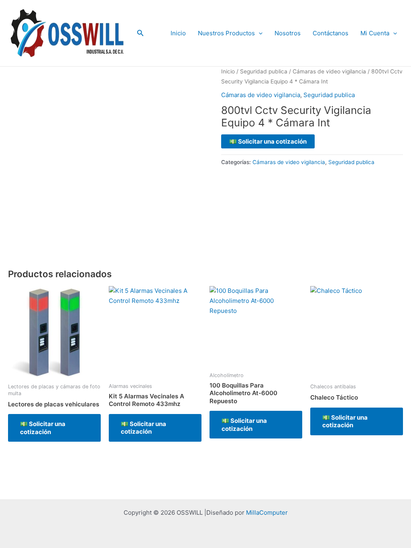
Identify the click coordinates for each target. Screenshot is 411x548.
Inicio (178, 33)
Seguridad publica (263, 71)
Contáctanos (330, 33)
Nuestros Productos (226, 33)
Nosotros (288, 33)
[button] (140, 33)
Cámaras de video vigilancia (329, 71)
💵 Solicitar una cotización (268, 141)
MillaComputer (267, 512)
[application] (258, 33)
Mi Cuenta (374, 33)
